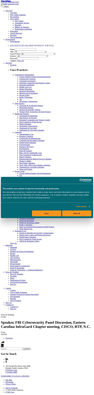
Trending (13, 276)
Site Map (9, 380)
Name (12, 49)
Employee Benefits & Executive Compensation (36, 233)
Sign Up (13, 284)
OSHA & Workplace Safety (29, 223)
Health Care (14, 256)
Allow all (76, 213)
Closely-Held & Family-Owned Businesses (35, 77)
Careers (8, 288)
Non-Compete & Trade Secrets (30, 122)
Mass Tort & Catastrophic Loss (30, 153)
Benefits (13, 299)
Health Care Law (25, 87)
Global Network (16, 33)
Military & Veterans (22, 27)
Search (13, 61)
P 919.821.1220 (11, 370)
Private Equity (24, 95)
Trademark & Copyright (28, 128)
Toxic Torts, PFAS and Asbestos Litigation (34, 165)
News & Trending (12, 272)
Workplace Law (20, 231)
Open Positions (15, 301)
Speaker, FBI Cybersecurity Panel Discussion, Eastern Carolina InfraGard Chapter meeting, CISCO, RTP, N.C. (45, 324)
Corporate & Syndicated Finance (31, 106)
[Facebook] (6, 362)
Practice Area (15, 54)
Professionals (10, 39)
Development (15, 296)
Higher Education (25, 89)
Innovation (14, 31)
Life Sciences (15, 258)
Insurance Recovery (26, 147)
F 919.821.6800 (11, 372)
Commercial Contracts (27, 79)
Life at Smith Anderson (18, 292)
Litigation (18, 132)
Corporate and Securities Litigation (31, 140)
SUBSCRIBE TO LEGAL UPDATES (15, 376)
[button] (3, 343)
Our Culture (14, 19)
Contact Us (10, 305)
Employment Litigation (27, 143)
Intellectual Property (22, 114)
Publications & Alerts (17, 280)
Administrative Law (26, 134)
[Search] (2, 7)
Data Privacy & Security (28, 118)
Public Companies (25, 97)
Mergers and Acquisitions (28, 93)
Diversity (18, 25)
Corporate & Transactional (24, 75)
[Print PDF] (2, 346)
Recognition (14, 17)
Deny (46, 213)
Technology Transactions (28, 101)
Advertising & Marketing (28, 116)
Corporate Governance (27, 81)
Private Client (20, 171)
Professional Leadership (23, 29)
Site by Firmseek (12, 388)
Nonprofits (14, 262)
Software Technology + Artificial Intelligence (26, 270)
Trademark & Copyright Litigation (31, 130)
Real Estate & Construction (20, 266)
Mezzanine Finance (26, 108)
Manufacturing (15, 260)
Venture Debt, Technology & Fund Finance (35, 112)
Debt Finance (19, 103)
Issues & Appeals (25, 151)
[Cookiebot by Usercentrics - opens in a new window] (81, 180)
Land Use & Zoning (26, 221)
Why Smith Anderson (18, 15)
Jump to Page (6, 1)
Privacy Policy (11, 384)
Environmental (24, 145)
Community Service (22, 23)
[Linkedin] (7, 359)
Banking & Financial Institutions (22, 251)
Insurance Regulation (27, 91)
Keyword (13, 58)
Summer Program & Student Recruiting (24, 294)
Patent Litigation (25, 124)
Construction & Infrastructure (29, 138)
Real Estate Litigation (27, 163)
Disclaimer (9, 382)
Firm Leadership (16, 37)
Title (11, 52)
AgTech (13, 249)
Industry (13, 56)
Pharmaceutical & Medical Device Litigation (35, 159)
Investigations (24, 149)
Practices (9, 63)
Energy (12, 254)
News (12, 278)
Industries (9, 245)
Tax (20, 99)
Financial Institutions (26, 85)
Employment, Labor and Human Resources (35, 235)
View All (20, 61)
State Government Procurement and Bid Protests (36, 227)
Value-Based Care (25, 229)
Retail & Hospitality (17, 268)
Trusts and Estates (25, 169)
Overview (9, 338)
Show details (81, 206)
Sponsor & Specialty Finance (29, 110)
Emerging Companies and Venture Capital (34, 83)
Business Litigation (26, 136)
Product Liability (25, 161)
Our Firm (9, 11)
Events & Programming (18, 282)
